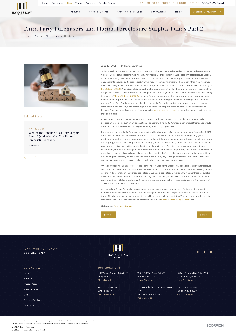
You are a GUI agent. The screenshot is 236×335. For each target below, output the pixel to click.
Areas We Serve (31, 289)
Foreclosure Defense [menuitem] (98, 11)
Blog (69, 3)
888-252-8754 (213, 3)
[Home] (22, 8)
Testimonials (58, 3)
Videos (78, 3)
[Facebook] (204, 252)
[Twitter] (198, 252)
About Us (28, 278)
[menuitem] (15, 329)
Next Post (204, 214)
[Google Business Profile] (211, 252)
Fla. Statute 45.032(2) (111, 89)
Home (45, 3)
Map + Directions (106, 280)
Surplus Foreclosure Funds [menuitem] (129, 11)
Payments (90, 3)
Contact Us (29, 305)
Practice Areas (30, 284)
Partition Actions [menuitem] (158, 11)
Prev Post (108, 214)
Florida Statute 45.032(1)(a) (126, 96)
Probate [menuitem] (178, 11)
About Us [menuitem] (75, 11)
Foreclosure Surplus (122, 206)
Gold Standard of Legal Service (176, 199)
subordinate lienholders (165, 110)
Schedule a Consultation (204, 11)
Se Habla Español (107, 3)
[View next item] (35, 157)
